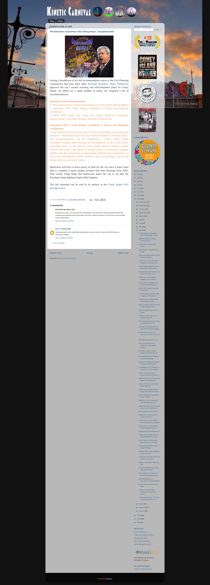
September (143, 213)
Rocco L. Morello (61, 229)
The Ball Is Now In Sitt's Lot (148, 340)
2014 (139, 185)
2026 (139, 174)
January (142, 511)
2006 (139, 522)
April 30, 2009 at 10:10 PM (64, 221)
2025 (139, 178)
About (60, 21)
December (143, 202)
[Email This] (95, 200)
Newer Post (55, 253)
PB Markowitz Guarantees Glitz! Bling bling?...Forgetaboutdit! (82, 31)
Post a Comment (59, 243)
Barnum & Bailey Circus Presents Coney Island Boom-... (147, 346)
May (140, 227)
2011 (139, 192)
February (142, 508)
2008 (139, 515)
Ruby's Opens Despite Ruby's (149, 411)
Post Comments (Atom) (67, 258)
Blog (52, 21)
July (140, 220)
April (141, 230)
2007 (139, 519)
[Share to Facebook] (102, 200)
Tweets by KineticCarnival (143, 569)
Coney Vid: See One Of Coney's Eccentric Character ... (149, 335)
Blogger (109, 579)
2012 (139, 188)
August (141, 216)
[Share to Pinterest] (104, 200)
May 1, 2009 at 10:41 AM (64, 238)
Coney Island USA (140, 532)
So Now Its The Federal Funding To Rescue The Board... (147, 492)
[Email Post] (90, 200)
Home (90, 253)
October (142, 209)
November (143, 206)
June (140, 223)
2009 (139, 199)
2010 (139, 195)
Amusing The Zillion (141, 538)
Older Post (123, 253)
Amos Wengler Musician (142, 544)
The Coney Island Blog (142, 541)
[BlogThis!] (97, 200)
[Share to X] (100, 200)
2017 (139, 181)
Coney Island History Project (144, 535)
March (141, 504)
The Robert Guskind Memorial (149, 431)
